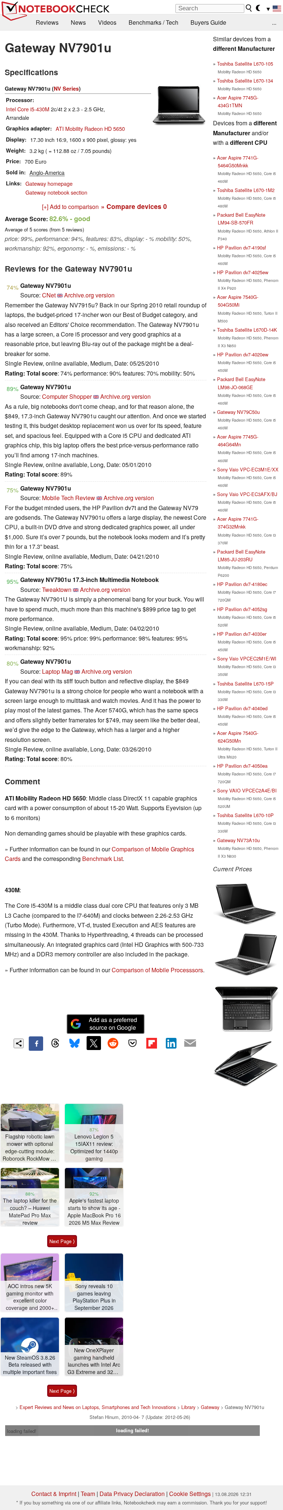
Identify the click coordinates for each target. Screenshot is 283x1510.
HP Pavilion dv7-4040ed (242, 708)
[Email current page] (190, 1043)
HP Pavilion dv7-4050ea (242, 765)
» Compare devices (134, 206)
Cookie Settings (190, 1493)
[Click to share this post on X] (94, 1043)
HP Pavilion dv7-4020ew (242, 354)
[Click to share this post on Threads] (55, 1043)
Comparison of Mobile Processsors (157, 970)
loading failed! (21, 1430)
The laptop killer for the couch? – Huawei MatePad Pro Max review (30, 1211)
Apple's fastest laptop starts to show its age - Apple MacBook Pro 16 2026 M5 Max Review (94, 1211)
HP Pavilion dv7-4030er (241, 633)
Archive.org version (89, 295)
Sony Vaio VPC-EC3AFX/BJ (247, 494)
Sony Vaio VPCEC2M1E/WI (246, 658)
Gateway (210, 1406)
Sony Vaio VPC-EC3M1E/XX (248, 469)
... (274, 22)
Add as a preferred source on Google (113, 1023)
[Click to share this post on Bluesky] (74, 1043)
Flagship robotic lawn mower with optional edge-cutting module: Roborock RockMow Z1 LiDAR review (30, 1147)
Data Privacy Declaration (132, 1493)
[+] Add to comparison (70, 206)
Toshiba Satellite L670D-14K (247, 329)
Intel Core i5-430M (27, 109)
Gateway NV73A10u (238, 840)
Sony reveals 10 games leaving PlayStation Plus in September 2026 (94, 1297)
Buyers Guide (208, 22)
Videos (107, 22)
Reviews (47, 22)
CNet (49, 295)
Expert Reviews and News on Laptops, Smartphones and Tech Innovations (98, 1406)
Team (88, 1493)
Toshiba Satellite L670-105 (245, 63)
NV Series (66, 88)
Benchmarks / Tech (153, 22)
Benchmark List (102, 858)
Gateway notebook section (56, 192)
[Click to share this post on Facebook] (36, 1043)
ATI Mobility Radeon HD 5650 (90, 128)
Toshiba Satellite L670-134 (245, 80)
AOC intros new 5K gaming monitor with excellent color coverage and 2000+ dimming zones (30, 1297)
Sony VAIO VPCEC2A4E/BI (247, 790)
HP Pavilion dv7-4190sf (241, 247)
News (78, 22)
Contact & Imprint (53, 1493)
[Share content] (19, 1044)
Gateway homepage (49, 183)
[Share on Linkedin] (171, 1043)
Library (188, 1406)
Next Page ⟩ (62, 1241)
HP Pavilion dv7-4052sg (242, 609)
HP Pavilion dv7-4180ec (242, 583)
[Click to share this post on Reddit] (113, 1043)
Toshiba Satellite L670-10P (245, 815)
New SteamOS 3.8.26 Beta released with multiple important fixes (30, 1364)
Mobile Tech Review (68, 498)
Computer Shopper (67, 396)
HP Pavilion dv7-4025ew (242, 272)
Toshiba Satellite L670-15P (245, 683)
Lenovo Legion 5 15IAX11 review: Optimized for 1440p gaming (94, 1147)
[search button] (249, 8)
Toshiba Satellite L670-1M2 (246, 189)
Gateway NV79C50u (238, 411)
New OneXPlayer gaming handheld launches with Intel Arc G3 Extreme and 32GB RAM (93, 1361)
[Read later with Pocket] (132, 1043)
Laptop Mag (57, 671)
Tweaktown (56, 589)
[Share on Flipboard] (151, 1043)
